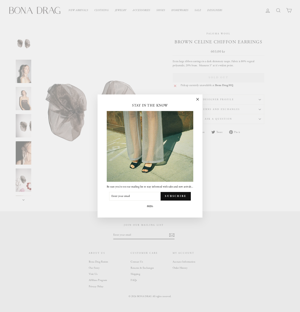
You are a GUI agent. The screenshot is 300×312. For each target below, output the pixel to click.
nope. (150, 206)
